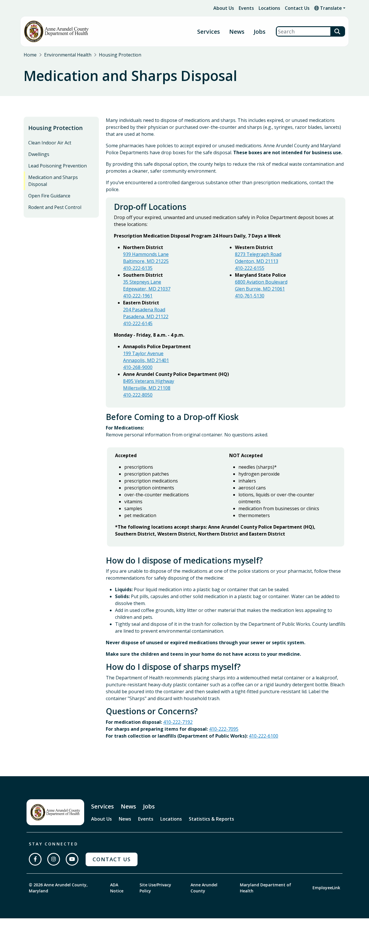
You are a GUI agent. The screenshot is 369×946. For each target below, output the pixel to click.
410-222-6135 (138, 268)
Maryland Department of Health (265, 888)
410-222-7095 (223, 729)
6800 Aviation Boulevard (261, 282)
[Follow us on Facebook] (35, 859)
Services (102, 806)
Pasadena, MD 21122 (145, 316)
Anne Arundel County (204, 888)
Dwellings (38, 154)
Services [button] (208, 31)
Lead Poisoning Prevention (57, 166)
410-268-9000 (138, 367)
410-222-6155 (249, 268)
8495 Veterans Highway (148, 381)
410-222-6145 (138, 323)
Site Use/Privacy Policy (155, 888)
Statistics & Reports (211, 819)
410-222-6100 (263, 736)
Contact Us (297, 8)
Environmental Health (67, 55)
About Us (223, 8)
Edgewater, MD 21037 (146, 289)
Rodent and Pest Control (54, 207)
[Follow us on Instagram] (53, 859)
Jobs (260, 31)
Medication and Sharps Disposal (53, 180)
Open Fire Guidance (49, 196)
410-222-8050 (138, 395)
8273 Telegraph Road (258, 254)
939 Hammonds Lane (146, 254)
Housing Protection (120, 55)
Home (30, 55)
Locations (269, 8)
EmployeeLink (326, 887)
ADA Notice (116, 888)
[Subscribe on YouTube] (72, 859)
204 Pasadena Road (144, 309)
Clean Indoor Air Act (49, 143)
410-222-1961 (138, 296)
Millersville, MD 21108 (146, 388)
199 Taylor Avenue (143, 353)
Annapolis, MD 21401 (146, 360)
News (236, 31)
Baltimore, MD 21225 (146, 261)
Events (246, 8)
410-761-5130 (249, 296)
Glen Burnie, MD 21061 (260, 289)
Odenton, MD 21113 (256, 261)
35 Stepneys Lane (142, 282)
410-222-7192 (178, 722)
